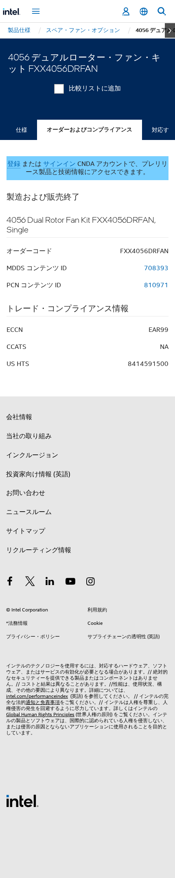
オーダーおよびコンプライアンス (89, 129)
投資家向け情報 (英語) (38, 474)
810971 (156, 285)
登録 (13, 164)
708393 (156, 268)
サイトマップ (25, 531)
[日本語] (144, 11)
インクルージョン (32, 455)
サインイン (59, 164)
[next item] (170, 30)
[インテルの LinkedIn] (50, 582)
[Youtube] (70, 582)
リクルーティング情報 (38, 550)
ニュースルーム (29, 512)
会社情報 (19, 417)
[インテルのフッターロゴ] (22, 800)
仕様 (21, 129)
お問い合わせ (25, 493)
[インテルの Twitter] (30, 582)
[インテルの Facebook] (10, 582)
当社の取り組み (29, 436)
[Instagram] (90, 582)
